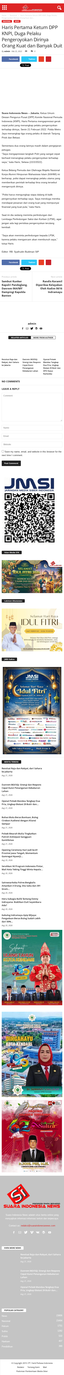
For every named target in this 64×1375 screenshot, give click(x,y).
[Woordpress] (36, 328)
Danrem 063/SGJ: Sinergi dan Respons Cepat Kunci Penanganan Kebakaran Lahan (32, 365)
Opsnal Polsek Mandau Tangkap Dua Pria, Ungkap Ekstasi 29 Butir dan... (21, 802)
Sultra (5, 1331)
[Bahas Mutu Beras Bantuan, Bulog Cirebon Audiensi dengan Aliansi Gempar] (53, 822)
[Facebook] (22, 328)
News (17, 21)
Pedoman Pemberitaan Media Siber (32, 1371)
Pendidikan (7, 1346)
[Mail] (27, 328)
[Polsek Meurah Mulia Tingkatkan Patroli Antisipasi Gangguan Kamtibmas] (53, 838)
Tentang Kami (33, 1367)
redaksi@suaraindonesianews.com (38, 1225)
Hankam (6, 1341)
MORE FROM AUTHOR (43, 337)
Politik (5, 1336)
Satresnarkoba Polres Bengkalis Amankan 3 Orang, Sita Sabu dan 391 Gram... (21, 885)
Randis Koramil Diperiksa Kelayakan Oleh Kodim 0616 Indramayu (49, 287)
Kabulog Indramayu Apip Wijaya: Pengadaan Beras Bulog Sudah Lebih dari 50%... (21, 918)
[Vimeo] (31, 1232)
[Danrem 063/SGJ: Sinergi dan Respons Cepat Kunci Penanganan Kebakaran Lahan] (32, 350)
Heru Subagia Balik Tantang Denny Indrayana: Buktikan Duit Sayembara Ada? (21, 902)
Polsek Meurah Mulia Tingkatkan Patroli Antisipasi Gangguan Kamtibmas (19, 837)
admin (7, 51)
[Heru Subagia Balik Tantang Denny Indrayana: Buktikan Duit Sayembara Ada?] (53, 903)
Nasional (7, 21)
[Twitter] (32, 328)
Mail (45, 1367)
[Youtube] (41, 328)
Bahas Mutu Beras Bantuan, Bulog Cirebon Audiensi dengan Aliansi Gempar (20, 820)
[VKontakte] (37, 1232)
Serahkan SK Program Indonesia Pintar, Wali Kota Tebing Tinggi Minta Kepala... (22, 868)
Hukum (5, 1326)
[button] (58, 8)
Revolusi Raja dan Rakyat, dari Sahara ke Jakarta (10, 362)
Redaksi (20, 1367)
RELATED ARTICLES (19, 337)
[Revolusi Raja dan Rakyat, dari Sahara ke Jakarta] (11, 350)
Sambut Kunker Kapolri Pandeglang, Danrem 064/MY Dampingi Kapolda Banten (14, 288)
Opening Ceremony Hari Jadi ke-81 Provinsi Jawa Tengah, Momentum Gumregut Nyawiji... (20, 853)
